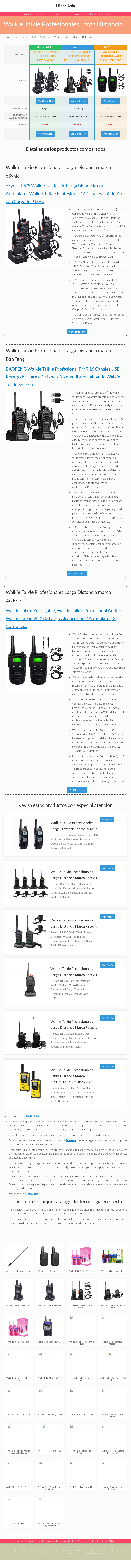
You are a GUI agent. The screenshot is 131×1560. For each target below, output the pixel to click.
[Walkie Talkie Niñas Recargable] (81, 1363)
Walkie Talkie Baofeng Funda (18, 1487)
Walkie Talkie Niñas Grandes (81, 1414)
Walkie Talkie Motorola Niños (50, 1378)
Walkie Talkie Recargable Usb (81, 1487)
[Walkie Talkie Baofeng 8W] (50, 1291)
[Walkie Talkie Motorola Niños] (50, 1363)
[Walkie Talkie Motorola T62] (50, 1436)
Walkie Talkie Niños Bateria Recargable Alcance (18, 1451)
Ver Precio (107, 819)
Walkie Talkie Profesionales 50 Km (18, 1379)
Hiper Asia (65, 5)
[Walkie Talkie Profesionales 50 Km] (18, 1363)
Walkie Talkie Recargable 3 (112, 1271)
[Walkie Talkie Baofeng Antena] (18, 1256)
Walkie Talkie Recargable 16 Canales (113, 1306)
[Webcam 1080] (18, 1509)
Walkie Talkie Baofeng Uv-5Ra (49, 1342)
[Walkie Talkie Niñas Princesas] (81, 1256)
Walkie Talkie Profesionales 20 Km (113, 1379)
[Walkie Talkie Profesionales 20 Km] (112, 1363)
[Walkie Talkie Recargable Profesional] (81, 1291)
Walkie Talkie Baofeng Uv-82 (18, 1305)
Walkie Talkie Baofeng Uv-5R (50, 1414)
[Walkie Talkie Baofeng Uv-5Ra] (50, 1327)
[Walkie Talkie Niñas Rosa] (18, 1327)
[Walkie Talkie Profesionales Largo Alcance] (50, 1472)
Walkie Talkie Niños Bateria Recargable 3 (112, 1451)
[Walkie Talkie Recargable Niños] (112, 1400)
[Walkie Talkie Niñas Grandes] (81, 1400)
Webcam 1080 (18, 1523)
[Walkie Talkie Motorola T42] (18, 1400)
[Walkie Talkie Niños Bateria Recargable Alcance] (18, 1436)
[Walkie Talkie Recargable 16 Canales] (112, 1291)
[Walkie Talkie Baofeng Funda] (18, 1472)
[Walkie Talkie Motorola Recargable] (112, 1472)
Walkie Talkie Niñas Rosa (18, 1342)
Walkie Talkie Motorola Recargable (112, 1488)
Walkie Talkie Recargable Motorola (112, 1343)
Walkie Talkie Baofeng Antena (18, 1271)
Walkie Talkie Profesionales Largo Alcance (49, 1488)
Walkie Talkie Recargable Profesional (81, 1306)
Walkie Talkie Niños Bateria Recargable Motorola (49, 1524)
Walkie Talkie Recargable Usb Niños (81, 1343)
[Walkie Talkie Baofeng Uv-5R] (50, 1400)
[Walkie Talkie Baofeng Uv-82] (18, 1291)
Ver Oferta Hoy (45, 101)
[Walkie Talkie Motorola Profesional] (81, 1436)
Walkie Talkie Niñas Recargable (81, 1379)
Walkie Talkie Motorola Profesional (81, 1451)
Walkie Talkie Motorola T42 (18, 1414)
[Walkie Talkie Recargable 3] (112, 1256)
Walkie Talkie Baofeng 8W (50, 1305)
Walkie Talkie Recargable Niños (112, 1415)
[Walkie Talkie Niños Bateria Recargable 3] (112, 1436)
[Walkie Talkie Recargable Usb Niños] (81, 1327)
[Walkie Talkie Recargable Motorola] (112, 1327)
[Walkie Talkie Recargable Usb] (81, 1472)
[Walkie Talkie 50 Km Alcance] (50, 1256)
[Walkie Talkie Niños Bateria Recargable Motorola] (50, 1509)
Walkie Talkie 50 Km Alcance (50, 1271)
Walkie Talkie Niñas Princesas (81, 1271)
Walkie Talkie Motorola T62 (49, 1450)
